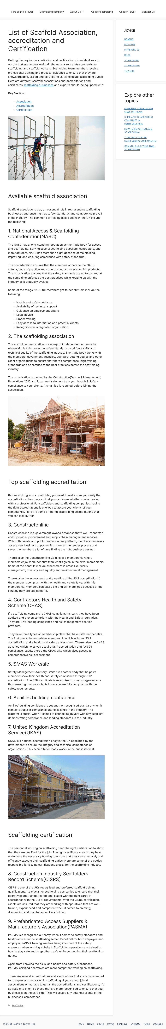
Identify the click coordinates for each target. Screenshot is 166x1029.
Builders (129, 44)
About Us (75, 11)
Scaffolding (18, 1005)
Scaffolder (131, 60)
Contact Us (148, 11)
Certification (24, 109)
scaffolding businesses (38, 85)
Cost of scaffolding (102, 11)
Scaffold (122, 1024)
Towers (129, 71)
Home (81, 1024)
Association (23, 101)
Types (146, 1024)
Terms (90, 1024)
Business (158, 1024)
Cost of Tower (127, 11)
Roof (127, 55)
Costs (100, 1024)
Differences (131, 49)
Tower (110, 1024)
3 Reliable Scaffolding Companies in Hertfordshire (138, 120)
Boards (128, 39)
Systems (135, 1024)
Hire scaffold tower (22, 11)
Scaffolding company (52, 11)
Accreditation (25, 105)
